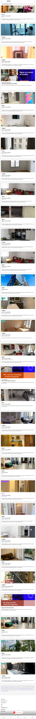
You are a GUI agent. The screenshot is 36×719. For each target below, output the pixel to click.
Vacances (25, 717)
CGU (1, 704)
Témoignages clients (4, 707)
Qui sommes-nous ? (4, 700)
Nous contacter (3, 702)
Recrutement (3, 709)
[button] (16, 11)
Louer (18, 717)
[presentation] (2, 7)
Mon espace (32, 717)
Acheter (4, 717)
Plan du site (3, 699)
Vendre (11, 717)
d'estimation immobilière (5, 690)
